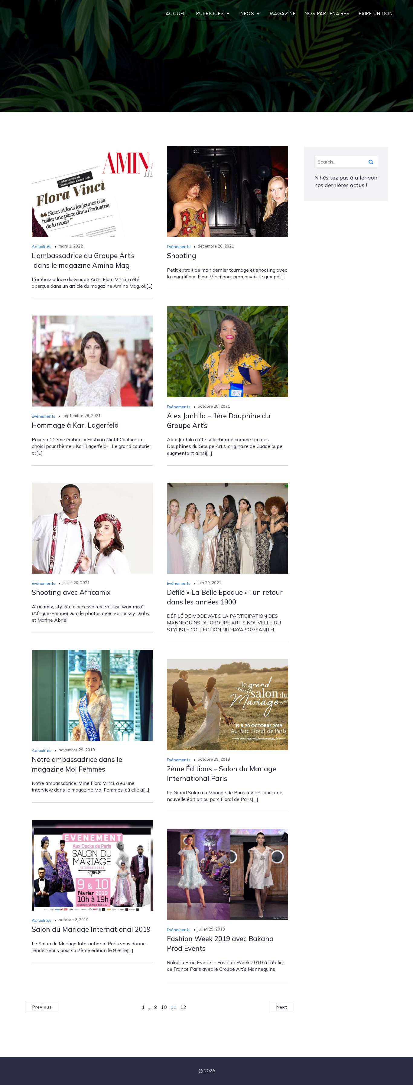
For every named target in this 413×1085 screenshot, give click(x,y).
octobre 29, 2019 (214, 759)
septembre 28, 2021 (82, 415)
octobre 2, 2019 (74, 919)
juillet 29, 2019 (211, 929)
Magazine (283, 13)
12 (183, 1007)
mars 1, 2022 (71, 246)
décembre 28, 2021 (216, 246)
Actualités (41, 246)
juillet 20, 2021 (76, 582)
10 (164, 1007)
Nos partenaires (327, 13)
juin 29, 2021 (209, 582)
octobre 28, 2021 (214, 406)
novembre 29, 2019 (77, 749)
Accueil (176, 13)
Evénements (178, 246)
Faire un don (376, 13)
